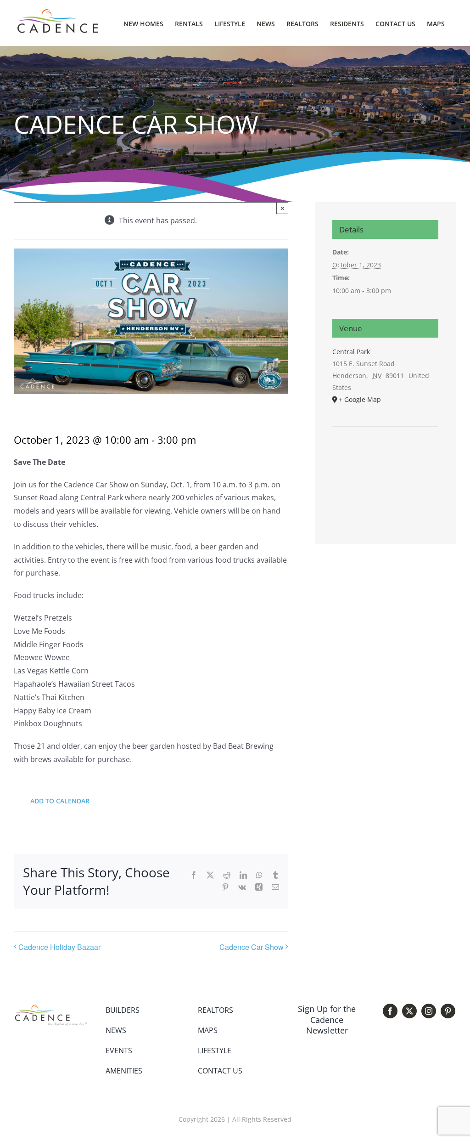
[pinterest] (448, 1011)
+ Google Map (360, 399)
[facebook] (390, 1011)
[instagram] (428, 1011)
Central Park (351, 351)
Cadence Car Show (251, 947)
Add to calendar (60, 801)
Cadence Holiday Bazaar (59, 947)
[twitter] (409, 1011)
